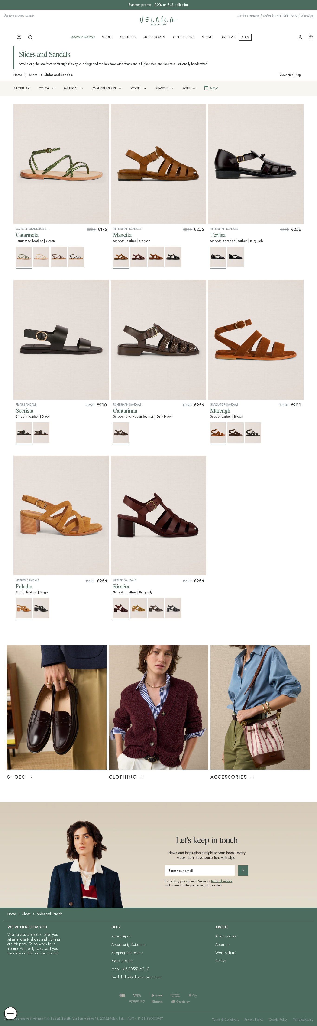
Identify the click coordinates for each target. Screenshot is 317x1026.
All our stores (225, 936)
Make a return (122, 961)
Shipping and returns (127, 952)
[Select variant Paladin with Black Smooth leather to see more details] (41, 608)
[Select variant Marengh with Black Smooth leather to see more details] (253, 432)
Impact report (121, 936)
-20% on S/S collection (171, 4)
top (299, 74)
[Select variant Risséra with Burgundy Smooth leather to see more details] (121, 609)
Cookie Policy (278, 1019)
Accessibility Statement (128, 944)
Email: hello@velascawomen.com (136, 977)
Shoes (33, 75)
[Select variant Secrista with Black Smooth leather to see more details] (24, 433)
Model (135, 88)
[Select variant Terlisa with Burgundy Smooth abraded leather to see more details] (218, 258)
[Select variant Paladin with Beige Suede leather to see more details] (24, 609)
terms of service (221, 881)
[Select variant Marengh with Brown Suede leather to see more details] (218, 433)
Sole (186, 88)
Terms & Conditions (225, 1019)
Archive (221, 961)
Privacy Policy (253, 1019)
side (290, 74)
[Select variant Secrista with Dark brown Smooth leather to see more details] (41, 432)
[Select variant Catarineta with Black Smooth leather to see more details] (76, 257)
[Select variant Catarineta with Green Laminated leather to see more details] (24, 258)
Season (161, 88)
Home (17, 75)
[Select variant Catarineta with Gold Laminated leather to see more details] (41, 257)
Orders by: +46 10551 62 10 (280, 16)
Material (71, 88)
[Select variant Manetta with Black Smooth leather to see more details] (173, 257)
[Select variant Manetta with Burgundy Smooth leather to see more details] (138, 257)
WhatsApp (307, 16)
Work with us (225, 952)
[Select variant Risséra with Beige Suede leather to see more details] (138, 608)
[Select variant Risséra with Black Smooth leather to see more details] (173, 608)
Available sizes (104, 88)
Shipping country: (18, 16)
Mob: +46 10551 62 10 (130, 969)
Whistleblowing (303, 1019)
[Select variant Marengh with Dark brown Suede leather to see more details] (235, 432)
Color (44, 88)
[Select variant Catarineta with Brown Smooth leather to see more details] (59, 257)
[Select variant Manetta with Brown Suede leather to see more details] (156, 257)
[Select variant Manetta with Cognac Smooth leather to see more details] (121, 258)
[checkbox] (206, 88)
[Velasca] (158, 24)
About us (222, 944)
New (214, 88)
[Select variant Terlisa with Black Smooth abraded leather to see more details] (235, 257)
